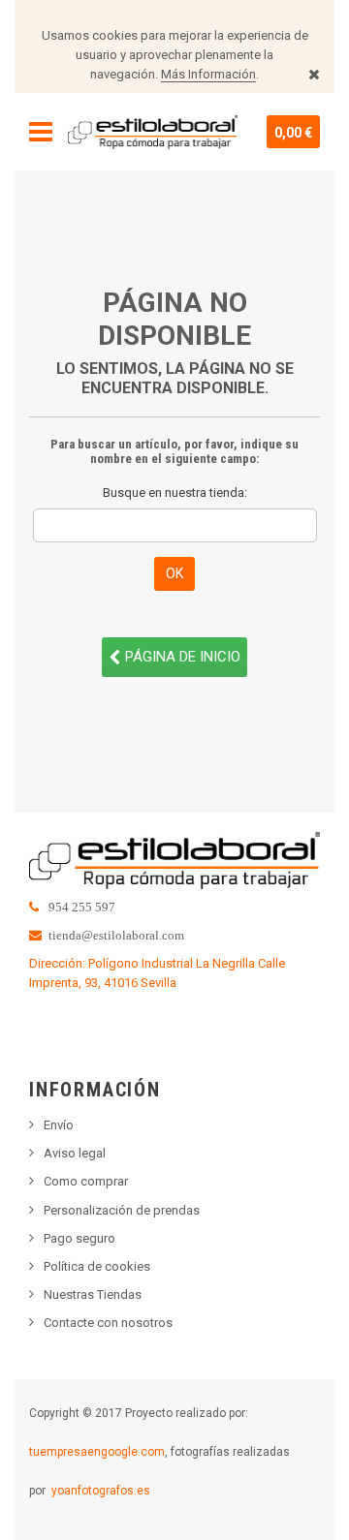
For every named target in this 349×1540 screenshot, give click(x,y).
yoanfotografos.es (100, 1490)
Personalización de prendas (122, 1210)
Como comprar (86, 1181)
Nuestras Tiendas (93, 1294)
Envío (59, 1125)
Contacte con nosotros (108, 1322)
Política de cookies (97, 1266)
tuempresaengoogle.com (97, 1452)
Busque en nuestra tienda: (175, 492)
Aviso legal (75, 1153)
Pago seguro (79, 1238)
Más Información (208, 74)
